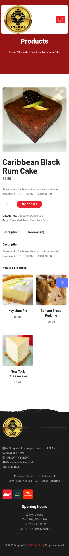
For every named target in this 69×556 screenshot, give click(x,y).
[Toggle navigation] (60, 19)
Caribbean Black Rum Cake (32, 220)
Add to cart (29, 204)
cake (13, 220)
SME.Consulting (35, 545)
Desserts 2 (36, 215)
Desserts (23, 52)
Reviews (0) (36, 232)
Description (10, 232)
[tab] (10, 232)
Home (12, 52)
